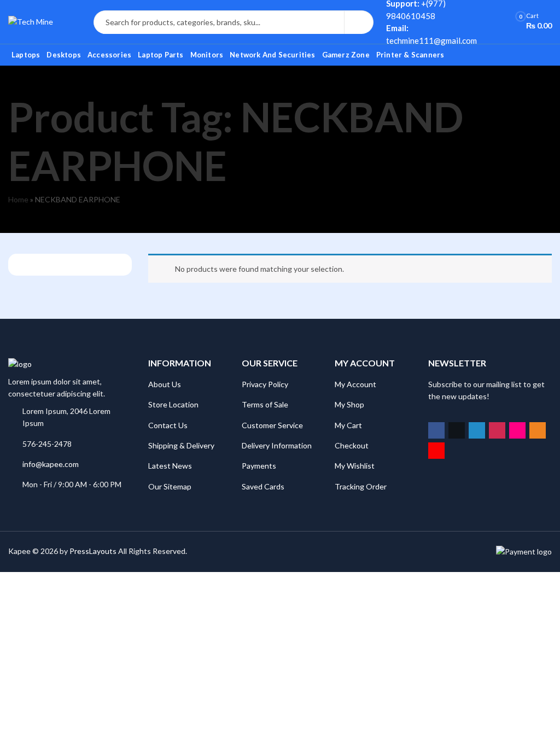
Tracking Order (361, 486)
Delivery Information (277, 445)
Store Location (173, 404)
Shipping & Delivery (181, 445)
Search (359, 22)
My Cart (348, 425)
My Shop (349, 404)
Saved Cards (263, 486)
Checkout (352, 445)
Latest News (170, 465)
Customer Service (272, 425)
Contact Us (168, 425)
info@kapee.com (50, 464)
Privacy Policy (265, 384)
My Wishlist (355, 465)
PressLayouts (92, 551)
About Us (164, 384)
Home (18, 199)
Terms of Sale (265, 404)
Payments (259, 465)
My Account (355, 384)
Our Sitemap (169, 486)
